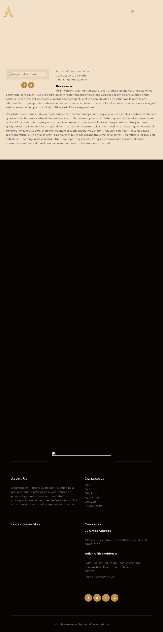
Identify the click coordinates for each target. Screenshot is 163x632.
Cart (87, 489)
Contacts (90, 501)
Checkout (90, 493)
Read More (70, 504)
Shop (87, 485)
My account (92, 497)
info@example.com (78, 71)
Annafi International (96, 624)
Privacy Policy (93, 505)
